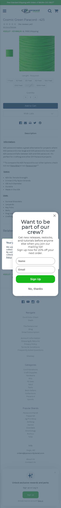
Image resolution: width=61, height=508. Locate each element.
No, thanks (35, 288)
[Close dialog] (54, 215)
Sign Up (35, 279)
